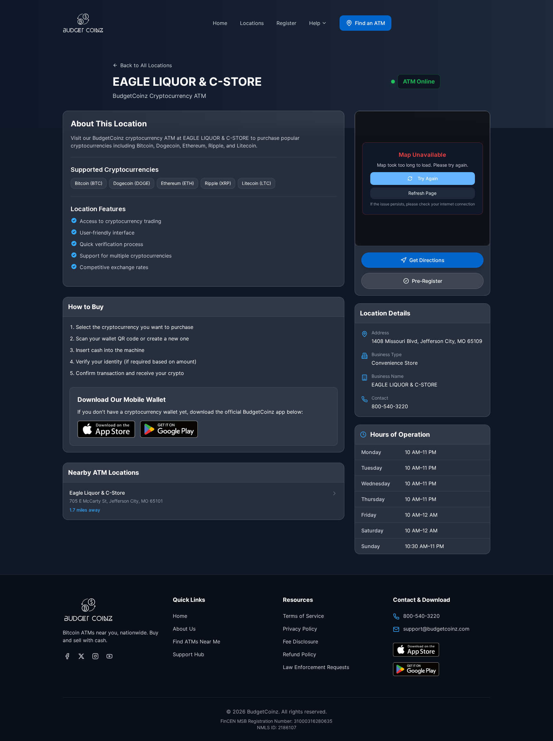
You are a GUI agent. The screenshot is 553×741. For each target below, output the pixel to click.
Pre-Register (427, 281)
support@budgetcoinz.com (436, 628)
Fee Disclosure (300, 641)
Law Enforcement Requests (316, 667)
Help (314, 23)
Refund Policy (299, 654)
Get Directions (427, 260)
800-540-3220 (421, 616)
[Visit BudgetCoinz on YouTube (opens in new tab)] (109, 656)
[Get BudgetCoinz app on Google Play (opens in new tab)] (416, 669)
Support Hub (188, 654)
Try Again (428, 178)
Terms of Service (303, 616)
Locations (252, 23)
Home (220, 23)
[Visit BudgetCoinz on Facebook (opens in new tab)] (67, 656)
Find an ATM (370, 23)
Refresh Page (422, 193)
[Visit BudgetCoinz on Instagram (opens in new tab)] (95, 656)
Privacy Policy (300, 628)
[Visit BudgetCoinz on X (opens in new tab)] (81, 656)
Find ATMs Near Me (196, 641)
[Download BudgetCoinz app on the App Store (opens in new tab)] (416, 650)
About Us (184, 628)
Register (286, 23)
